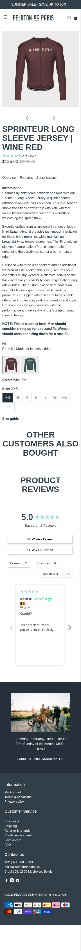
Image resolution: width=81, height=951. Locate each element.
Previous (11, 625)
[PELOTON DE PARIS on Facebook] (6, 881)
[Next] (52, 118)
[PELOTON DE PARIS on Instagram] (12, 881)
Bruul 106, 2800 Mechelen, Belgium (29, 871)
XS (18, 397)
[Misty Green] (30, 373)
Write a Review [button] (42, 539)
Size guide (11, 821)
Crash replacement (18, 835)
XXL (64, 397)
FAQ (7, 844)
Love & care (13, 840)
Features (26, 177)
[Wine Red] (11, 373)
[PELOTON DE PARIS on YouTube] (18, 881)
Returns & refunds (17, 830)
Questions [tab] (43, 563)
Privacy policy (14, 801)
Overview (9, 177)
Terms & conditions (18, 797)
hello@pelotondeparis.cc (22, 867)
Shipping (10, 826)
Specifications (46, 177)
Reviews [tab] (16, 563)
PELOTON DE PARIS (27, 894)
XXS (8, 397)
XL (54, 397)
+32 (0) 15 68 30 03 (18, 862)
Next (70, 625)
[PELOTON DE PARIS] (37, 17)
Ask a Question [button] (42, 550)
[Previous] (28, 118)
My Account (12, 792)
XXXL (8, 407)
